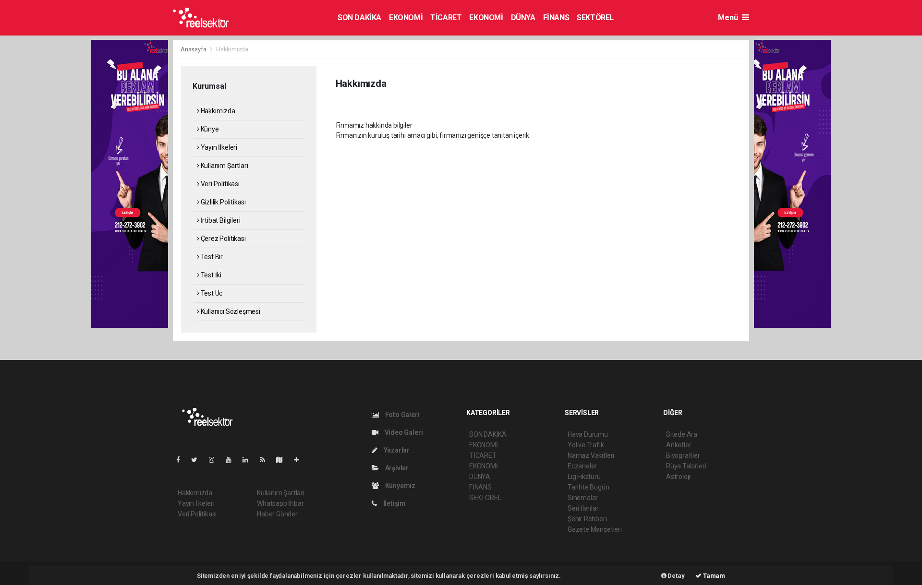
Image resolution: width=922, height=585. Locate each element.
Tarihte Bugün (588, 487)
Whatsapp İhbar (280, 503)
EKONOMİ (406, 17)
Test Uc (210, 293)
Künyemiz (399, 485)
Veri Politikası (219, 184)
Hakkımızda (217, 111)
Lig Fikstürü (584, 476)
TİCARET (445, 17)
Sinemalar (583, 497)
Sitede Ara (681, 434)
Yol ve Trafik (586, 445)
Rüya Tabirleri (686, 466)
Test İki (210, 275)
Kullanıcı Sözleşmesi (229, 311)
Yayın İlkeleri (218, 147)
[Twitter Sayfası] (198, 460)
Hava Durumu (588, 434)
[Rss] (266, 460)
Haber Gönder (277, 514)
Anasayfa (194, 49)
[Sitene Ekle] (300, 460)
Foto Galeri (402, 414)
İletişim (394, 503)
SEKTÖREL (595, 17)
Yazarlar (396, 450)
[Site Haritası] (283, 460)
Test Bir (211, 257)
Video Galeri (403, 432)
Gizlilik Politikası (222, 202)
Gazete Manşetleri (595, 529)
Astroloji (678, 476)
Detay (676, 575)
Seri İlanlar (583, 508)
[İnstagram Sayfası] (215, 460)
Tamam (713, 575)
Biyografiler (683, 455)
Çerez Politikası (222, 238)
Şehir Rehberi (587, 519)
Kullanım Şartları (223, 165)
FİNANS (556, 17)
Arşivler (396, 468)
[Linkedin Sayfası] (249, 460)
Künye (209, 129)
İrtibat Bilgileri (219, 220)
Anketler (678, 445)
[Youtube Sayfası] (232, 460)
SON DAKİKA (359, 17)
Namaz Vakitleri (591, 455)
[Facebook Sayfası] (182, 460)
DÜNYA (523, 17)
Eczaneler (582, 466)
